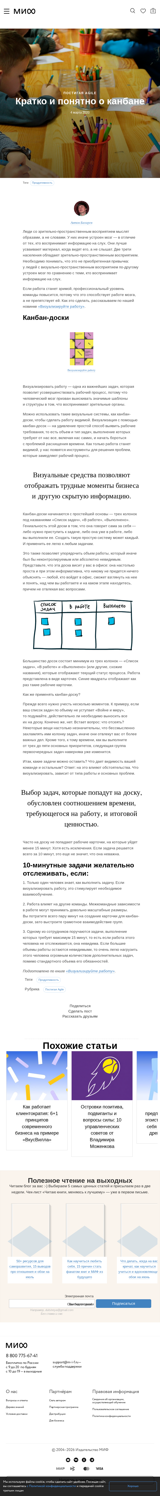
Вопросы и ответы (17, 1400)
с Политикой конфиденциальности (51, 1486)
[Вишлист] (143, 12)
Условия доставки (16, 1414)
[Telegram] (92, 1460)
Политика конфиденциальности (111, 1416)
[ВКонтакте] (76, 1460)
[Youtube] (68, 1460)
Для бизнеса (56, 1420)
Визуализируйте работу (81, 370)
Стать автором (57, 1400)
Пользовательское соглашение (110, 1409)
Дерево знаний (15, 1407)
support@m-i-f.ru (65, 1362)
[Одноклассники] (84, 1460)
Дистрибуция (57, 1414)
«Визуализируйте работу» (61, 306)
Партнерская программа (63, 1407)
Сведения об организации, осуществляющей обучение (108, 1401)
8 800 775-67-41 (22, 1356)
